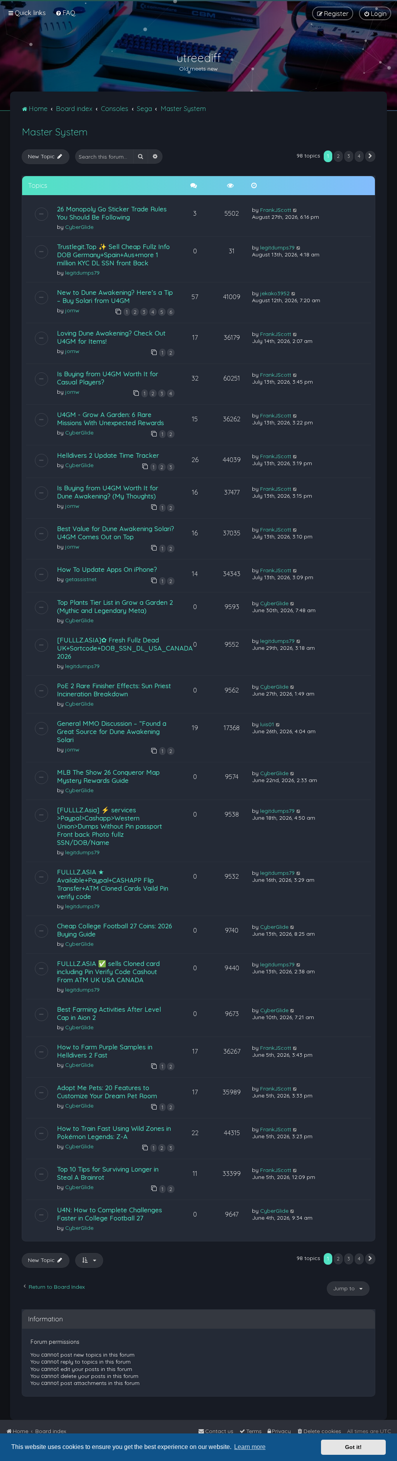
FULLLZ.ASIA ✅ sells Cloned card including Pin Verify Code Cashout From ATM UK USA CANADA (108, 971)
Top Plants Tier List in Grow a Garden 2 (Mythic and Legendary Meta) (115, 606)
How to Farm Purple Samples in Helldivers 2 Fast (104, 1051)
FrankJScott (275, 209)
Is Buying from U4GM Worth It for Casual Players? (107, 378)
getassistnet (81, 579)
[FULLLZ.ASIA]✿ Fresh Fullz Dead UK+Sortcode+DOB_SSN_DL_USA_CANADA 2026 (125, 648)
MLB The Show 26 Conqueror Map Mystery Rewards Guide (108, 776)
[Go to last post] (295, 209)
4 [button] (359, 156)
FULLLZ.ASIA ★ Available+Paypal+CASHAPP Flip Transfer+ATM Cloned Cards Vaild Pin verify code (112, 884)
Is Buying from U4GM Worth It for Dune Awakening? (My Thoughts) (107, 492)
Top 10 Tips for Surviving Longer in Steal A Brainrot (108, 1173)
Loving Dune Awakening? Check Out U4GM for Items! (111, 337)
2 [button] (338, 156)
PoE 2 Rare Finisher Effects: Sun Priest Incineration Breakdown (114, 690)
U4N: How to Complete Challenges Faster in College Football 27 (109, 1214)
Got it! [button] (353, 1447)
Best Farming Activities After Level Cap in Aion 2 (109, 1013)
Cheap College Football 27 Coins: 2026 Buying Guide (114, 930)
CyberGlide (79, 226)
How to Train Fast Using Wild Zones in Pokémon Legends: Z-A (114, 1132)
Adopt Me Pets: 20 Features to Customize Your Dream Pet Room (107, 1092)
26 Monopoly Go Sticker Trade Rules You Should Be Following (112, 213)
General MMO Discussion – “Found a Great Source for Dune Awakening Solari (111, 731)
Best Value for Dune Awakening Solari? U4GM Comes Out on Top (115, 533)
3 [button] (348, 156)
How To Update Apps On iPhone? (107, 569)
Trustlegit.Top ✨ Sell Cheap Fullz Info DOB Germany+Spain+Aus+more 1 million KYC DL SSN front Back (113, 254)
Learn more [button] (250, 1447)
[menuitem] (65, 13)
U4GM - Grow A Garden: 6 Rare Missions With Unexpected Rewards (110, 418)
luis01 (267, 724)
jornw (72, 310)
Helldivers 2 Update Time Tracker (108, 455)
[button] (370, 156)
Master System (55, 132)
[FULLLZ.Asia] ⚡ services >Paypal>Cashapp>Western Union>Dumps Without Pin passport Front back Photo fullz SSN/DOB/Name (109, 826)
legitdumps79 (82, 272)
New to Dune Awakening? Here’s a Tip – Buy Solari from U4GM (115, 296)
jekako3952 (275, 293)
